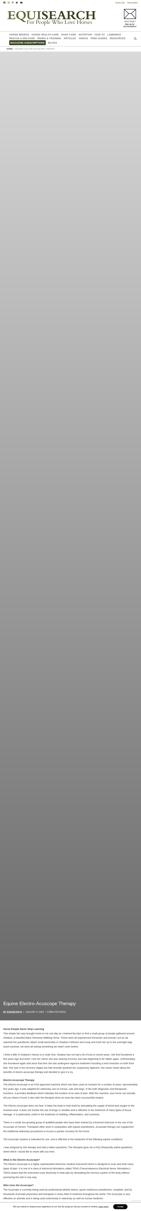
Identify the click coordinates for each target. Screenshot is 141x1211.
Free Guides (98, 38)
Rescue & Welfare (22, 38)
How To (100, 34)
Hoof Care (68, 34)
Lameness (114, 34)
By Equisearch (12, 1012)
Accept (120, 1206)
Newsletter (132, 3)
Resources (117, 38)
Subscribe (120, 3)
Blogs (52, 42)
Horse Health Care (45, 34)
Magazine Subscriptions (27, 42)
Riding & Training (49, 38)
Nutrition (85, 34)
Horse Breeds (19, 34)
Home (10, 49)
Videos (83, 38)
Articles (70, 38)
